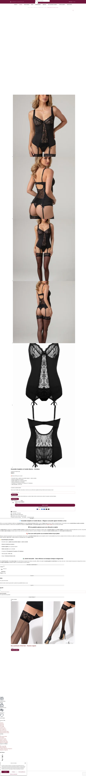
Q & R (32, 222)
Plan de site (2, 725)
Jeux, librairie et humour (52, 4)
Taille (13, 139)
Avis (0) (31, 212)
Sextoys (15, 4)
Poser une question (3, 230)
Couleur (13, 137)
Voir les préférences (22, 771)
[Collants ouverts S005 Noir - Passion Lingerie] (52, 259)
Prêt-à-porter (26, 4)
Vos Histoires (2, 737)
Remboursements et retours (4, 732)
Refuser (13, 771)
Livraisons (1, 722)
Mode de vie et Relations (4, 742)
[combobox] (42, 1)
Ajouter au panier (45, 142)
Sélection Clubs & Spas (4, 741)
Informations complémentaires (32, 201)
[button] (25, 763)
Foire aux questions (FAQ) (4, 731)
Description (32, 155)
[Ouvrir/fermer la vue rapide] (20, 237)
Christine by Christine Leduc (15, 110)
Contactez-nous (2, 727)
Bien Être (44, 4)
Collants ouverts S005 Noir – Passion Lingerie (32, 282)
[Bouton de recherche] (36, 3)
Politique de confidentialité (13, 774)
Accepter (5, 771)
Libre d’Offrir (69, 4)
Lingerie (20, 4)
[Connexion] (74, 1)
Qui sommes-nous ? (3, 730)
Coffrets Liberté (62, 4)
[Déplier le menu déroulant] (17, 4)
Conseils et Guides (3, 738)
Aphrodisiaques (38, 4)
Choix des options (24, 286)
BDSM (32, 4)
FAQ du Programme (3, 747)
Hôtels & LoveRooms (3, 740)
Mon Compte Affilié (3, 746)
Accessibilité (2, 726)
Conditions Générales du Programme (6, 748)
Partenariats (2, 724)
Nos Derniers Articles (3, 736)
